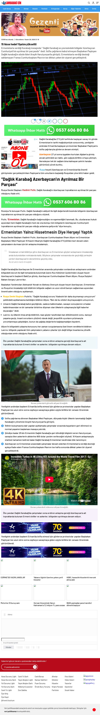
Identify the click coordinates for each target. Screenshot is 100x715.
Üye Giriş (4, 693)
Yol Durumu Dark (7, 687)
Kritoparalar (55, 9)
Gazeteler (69, 687)
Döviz (86, 9)
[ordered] (27, 647)
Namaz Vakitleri (41, 680)
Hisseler (35, 9)
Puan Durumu (40, 683)
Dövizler (17, 9)
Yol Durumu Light (8, 683)
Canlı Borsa (7, 9)
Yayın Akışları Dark (25, 683)
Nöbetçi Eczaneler (25, 687)
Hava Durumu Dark (8, 680)
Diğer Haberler (76, 9)
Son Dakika (22, 690)
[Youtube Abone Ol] (19, 153)
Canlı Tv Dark (23, 676)
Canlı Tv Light (6, 690)
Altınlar (26, 9)
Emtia (94, 9)
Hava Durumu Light (8, 676)
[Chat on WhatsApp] (49, 130)
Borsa (65, 9)
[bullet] (28, 647)
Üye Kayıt (5, 697)
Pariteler (44, 9)
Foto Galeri (69, 676)
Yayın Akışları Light (25, 680)
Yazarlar (68, 683)
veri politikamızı (10, 711)
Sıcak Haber (69, 690)
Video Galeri (69, 680)
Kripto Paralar (57, 687)
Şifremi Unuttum (7, 700)
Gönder (8, 647)
